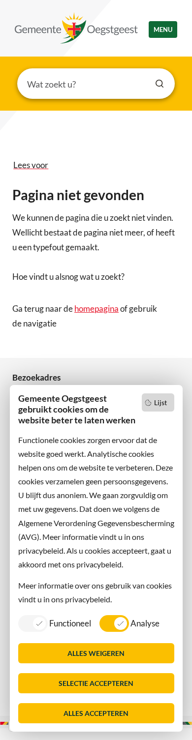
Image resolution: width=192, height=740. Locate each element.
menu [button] (163, 29)
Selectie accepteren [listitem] (96, 683)
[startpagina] (76, 28)
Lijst (160, 402)
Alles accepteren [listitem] (96, 713)
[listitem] (54, 623)
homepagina (96, 308)
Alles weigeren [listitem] (96, 653)
